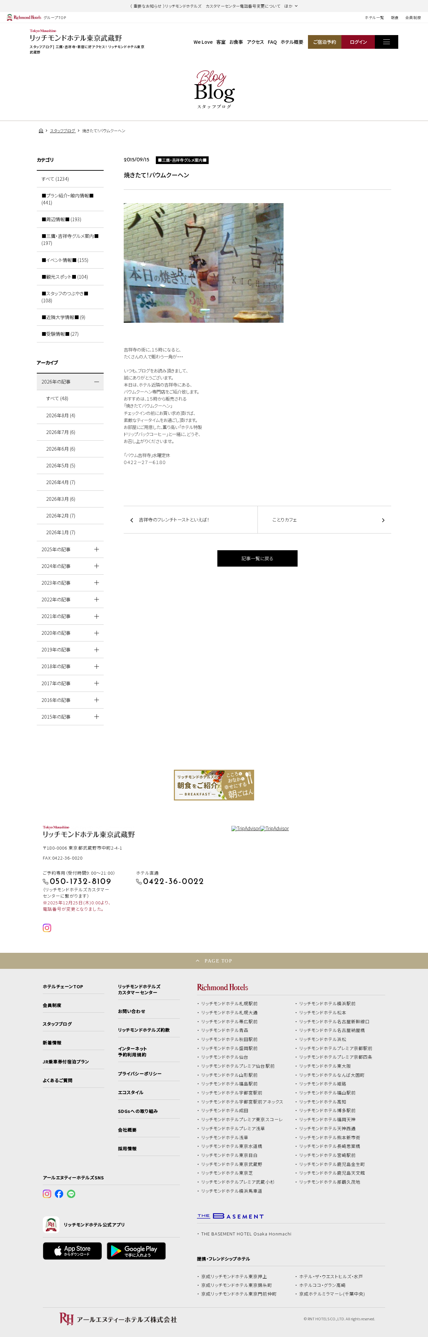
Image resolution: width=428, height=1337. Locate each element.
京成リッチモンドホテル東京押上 (234, 1277)
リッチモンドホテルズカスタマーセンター (139, 990)
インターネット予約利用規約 (132, 1052)
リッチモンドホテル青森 (225, 1030)
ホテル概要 (292, 41)
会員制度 (413, 17)
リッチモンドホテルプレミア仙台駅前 (238, 1066)
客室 (221, 41)
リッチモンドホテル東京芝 (227, 1173)
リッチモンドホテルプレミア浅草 (233, 1129)
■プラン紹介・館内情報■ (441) (67, 199)
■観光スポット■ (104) (64, 276)
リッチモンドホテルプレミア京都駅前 (336, 1048)
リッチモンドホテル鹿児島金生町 (332, 1164)
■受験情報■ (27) (60, 333)
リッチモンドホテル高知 (323, 1102)
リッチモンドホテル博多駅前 (327, 1110)
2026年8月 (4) (60, 415)
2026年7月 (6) (60, 432)
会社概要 (127, 1130)
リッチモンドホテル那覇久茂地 (330, 1182)
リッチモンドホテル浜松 (323, 1039)
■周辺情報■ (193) (61, 219)
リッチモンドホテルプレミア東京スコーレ (242, 1120)
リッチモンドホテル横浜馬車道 (232, 1191)
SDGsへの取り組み (138, 1111)
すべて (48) (57, 398)
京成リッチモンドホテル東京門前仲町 (239, 1294)
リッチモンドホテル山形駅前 (229, 1075)
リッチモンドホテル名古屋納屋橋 (332, 1030)
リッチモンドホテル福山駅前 (327, 1093)
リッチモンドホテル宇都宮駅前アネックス (242, 1102)
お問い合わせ (131, 1011)
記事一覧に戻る (257, 558)
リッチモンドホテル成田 (225, 1110)
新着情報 (52, 1043)
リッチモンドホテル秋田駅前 (229, 1039)
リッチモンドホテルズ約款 (144, 1030)
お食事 (236, 41)
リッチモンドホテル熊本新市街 (330, 1138)
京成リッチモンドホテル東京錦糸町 (236, 1285)
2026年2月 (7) (60, 515)
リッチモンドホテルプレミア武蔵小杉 (238, 1182)
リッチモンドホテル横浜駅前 (327, 1004)
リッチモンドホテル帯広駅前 (229, 1022)
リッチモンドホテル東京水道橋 (232, 1146)
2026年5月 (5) (60, 465)
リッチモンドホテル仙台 (225, 1057)
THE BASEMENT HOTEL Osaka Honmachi (246, 1234)
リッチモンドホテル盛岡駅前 (229, 1048)
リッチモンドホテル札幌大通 (229, 1013)
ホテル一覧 (374, 17)
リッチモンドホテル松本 (323, 1013)
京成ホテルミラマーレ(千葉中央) (332, 1294)
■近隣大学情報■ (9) (63, 317)
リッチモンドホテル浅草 (225, 1138)
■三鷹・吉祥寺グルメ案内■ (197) (70, 239)
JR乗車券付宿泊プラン (66, 1062)
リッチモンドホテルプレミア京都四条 (336, 1057)
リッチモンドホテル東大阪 (325, 1066)
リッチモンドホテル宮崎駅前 (327, 1155)
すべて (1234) (55, 178)
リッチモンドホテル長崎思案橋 (330, 1146)
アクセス (255, 41)
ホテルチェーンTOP (63, 987)
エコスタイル (130, 1092)
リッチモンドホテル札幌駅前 (229, 1004)
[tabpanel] (214, 785)
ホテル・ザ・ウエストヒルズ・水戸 (331, 1277)
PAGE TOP (218, 960)
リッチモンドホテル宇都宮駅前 (232, 1093)
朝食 (395, 17)
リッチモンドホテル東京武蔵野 (232, 1164)
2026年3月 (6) (60, 498)
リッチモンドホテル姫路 (323, 1084)
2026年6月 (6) (60, 448)
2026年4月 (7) (60, 482)
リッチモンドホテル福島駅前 (229, 1084)
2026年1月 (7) (60, 532)
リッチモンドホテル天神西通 (327, 1129)
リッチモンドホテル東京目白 (229, 1155)
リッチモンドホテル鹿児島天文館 (332, 1173)
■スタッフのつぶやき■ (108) (64, 297)
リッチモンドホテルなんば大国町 (332, 1075)
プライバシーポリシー (140, 1074)
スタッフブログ (57, 1024)
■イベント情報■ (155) (64, 260)
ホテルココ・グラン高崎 (322, 1285)
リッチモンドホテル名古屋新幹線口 (334, 1022)
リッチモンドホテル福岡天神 (327, 1120)
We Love (203, 41)
